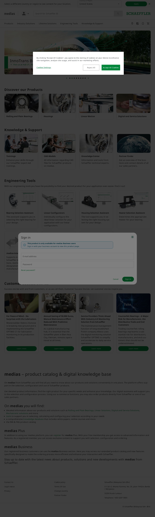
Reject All (91, 67)
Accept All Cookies (111, 67)
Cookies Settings (44, 67)
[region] (78, 63)
